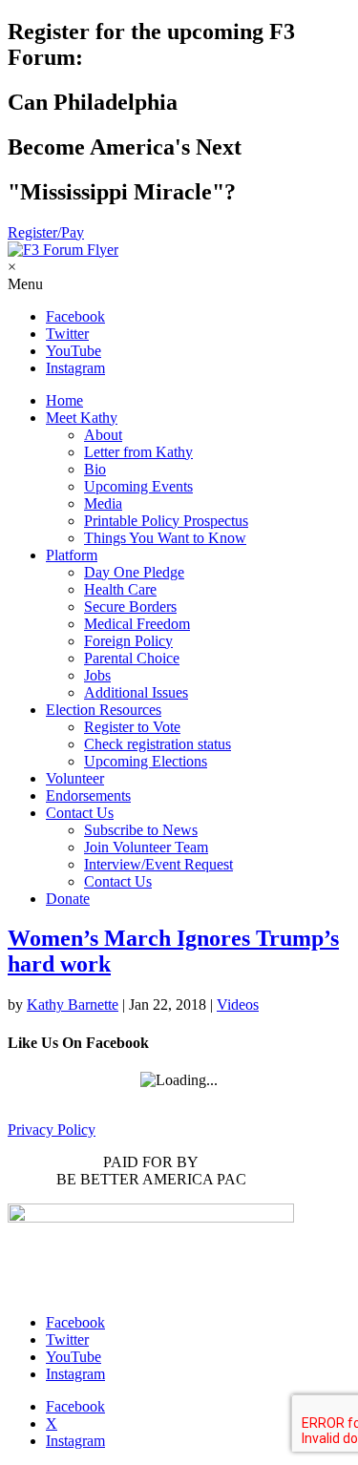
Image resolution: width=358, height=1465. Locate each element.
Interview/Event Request (158, 864)
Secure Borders (130, 606)
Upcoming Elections (145, 761)
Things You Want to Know (165, 538)
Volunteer (75, 778)
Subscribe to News (141, 830)
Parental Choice (131, 658)
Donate (68, 898)
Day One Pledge (134, 572)
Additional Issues (136, 692)
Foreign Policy (128, 641)
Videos (238, 1004)
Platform (71, 555)
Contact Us (80, 813)
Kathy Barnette (72, 1004)
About (103, 435)
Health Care (120, 589)
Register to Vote (132, 727)
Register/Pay (46, 232)
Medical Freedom (137, 624)
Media (103, 503)
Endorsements (88, 795)
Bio (95, 469)
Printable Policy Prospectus (166, 521)
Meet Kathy (81, 417)
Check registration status (157, 744)
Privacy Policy (51, 1129)
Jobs (97, 675)
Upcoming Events (138, 486)
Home (64, 400)
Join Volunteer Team (146, 847)
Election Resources (103, 709)
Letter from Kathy (138, 452)
